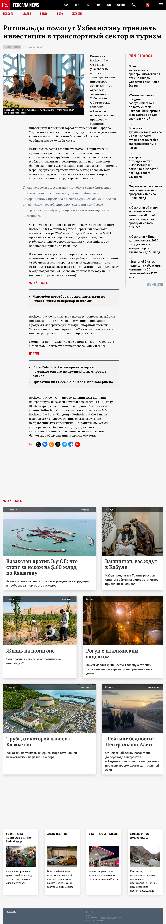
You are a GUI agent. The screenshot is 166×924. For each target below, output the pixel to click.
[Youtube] (77, 444)
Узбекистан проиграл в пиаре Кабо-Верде (19, 837)
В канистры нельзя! (103, 833)
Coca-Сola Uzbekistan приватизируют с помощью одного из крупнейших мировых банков (69, 371)
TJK (87, 5)
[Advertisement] (83, 475)
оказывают (64, 267)
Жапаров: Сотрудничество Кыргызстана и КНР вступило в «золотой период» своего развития (143, 167)
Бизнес (40, 47)
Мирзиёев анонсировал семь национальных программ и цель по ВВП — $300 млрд (146, 192)
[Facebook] (70, 444)
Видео (44, 13)
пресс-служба (54, 140)
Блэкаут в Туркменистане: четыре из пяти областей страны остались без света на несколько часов (145, 138)
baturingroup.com (108, 917)
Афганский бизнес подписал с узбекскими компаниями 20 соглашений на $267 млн (145, 269)
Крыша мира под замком (139, 835)
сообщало (100, 229)
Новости (8, 13)
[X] (38, 444)
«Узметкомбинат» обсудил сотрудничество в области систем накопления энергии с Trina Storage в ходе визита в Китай (144, 106)
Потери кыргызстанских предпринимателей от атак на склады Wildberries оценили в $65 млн (144, 76)
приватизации (87, 341)
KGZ (77, 5)
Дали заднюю (57, 833)
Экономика (29, 47)
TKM (97, 5)
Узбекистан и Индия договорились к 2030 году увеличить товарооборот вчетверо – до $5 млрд (144, 244)
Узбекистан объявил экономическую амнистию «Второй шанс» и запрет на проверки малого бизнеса (143, 217)
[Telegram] (64, 444)
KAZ (66, 5)
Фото (60, 13)
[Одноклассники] (51, 444)
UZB (109, 5)
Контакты (11, 911)
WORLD (121, 5)
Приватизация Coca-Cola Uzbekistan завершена (72, 382)
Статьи (27, 13)
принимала (53, 341)
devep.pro (100, 920)
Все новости (155, 284)
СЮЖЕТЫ (77, 13)
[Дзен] (57, 444)
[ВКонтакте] (44, 444)
